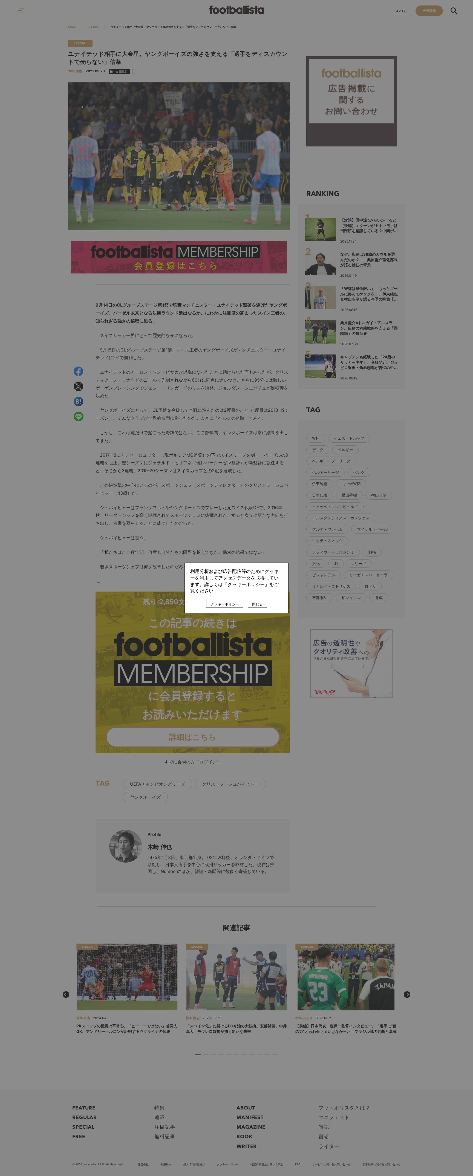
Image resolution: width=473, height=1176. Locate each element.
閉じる (257, 604)
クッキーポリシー (224, 604)
